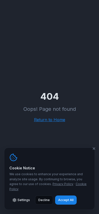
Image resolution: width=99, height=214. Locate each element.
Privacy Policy (63, 184)
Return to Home (49, 119)
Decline (44, 200)
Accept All (66, 200)
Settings (24, 200)
